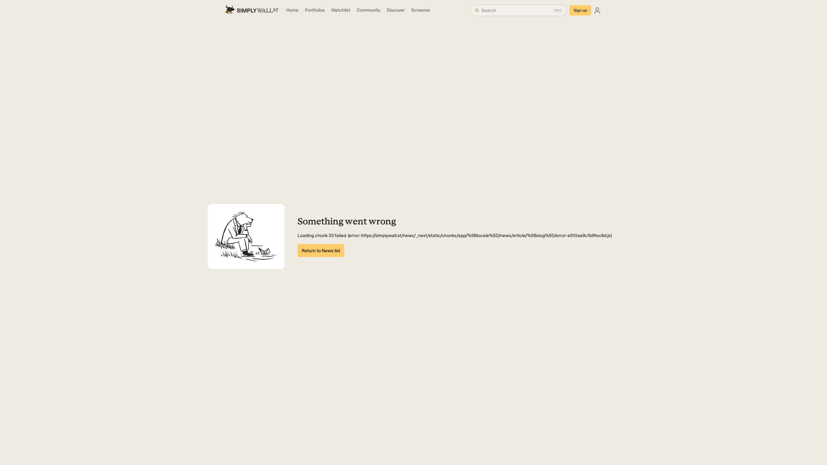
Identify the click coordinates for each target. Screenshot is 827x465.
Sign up (580, 10)
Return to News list (321, 250)
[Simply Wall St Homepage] (251, 10)
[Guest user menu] (597, 10)
